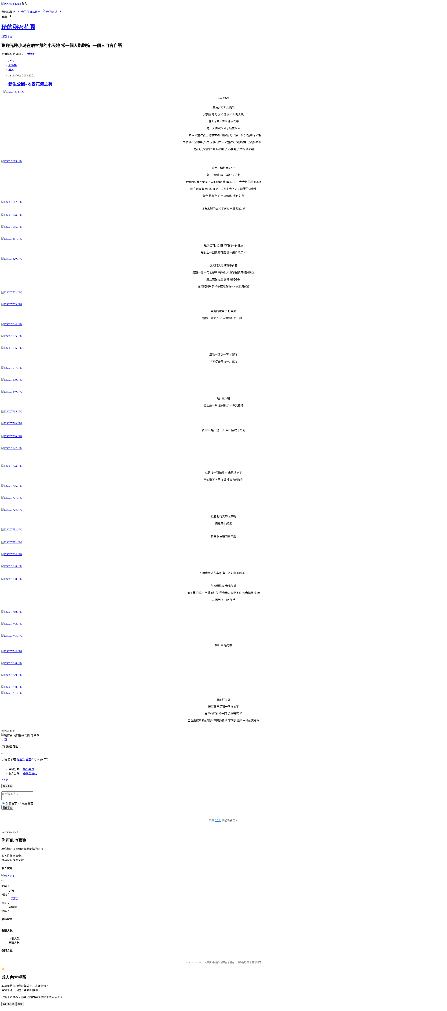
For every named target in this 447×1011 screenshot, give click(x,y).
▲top (4, 779)
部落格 (12, 65)
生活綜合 (30, 54)
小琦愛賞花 (30, 773)
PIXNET (197, 962)
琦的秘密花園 (18, 27)
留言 (28, 759)
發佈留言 (7, 807)
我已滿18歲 (8, 1004)
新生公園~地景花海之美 (30, 84)
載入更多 (7, 786)
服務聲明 (256, 962)
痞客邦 (21, 759)
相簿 (11, 61)
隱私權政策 (243, 962)
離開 (20, 1004)
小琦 (4, 739)
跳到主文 (7, 36)
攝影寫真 (28, 769)
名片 (11, 69)
